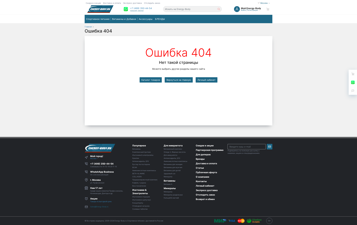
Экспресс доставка (132, 3)
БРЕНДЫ (160, 19)
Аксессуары (145, 19)
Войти (243, 10)
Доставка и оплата (112, 3)
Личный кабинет (206, 79)
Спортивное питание (98, 19)
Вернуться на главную (179, 79)
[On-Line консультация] (353, 82)
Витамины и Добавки (124, 19)
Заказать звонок (136, 11)
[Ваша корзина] (267, 9)
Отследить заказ (152, 3)
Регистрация (252, 10)
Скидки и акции (93, 3)
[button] (141, 8)
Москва (264, 3)
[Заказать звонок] (353, 90)
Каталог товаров (150, 79)
